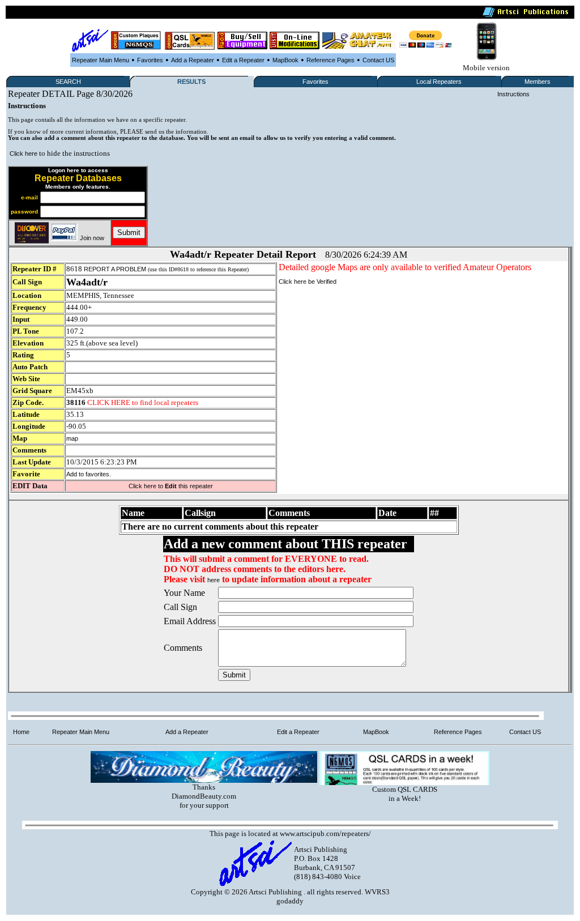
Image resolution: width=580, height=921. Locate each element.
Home (21, 731)
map (72, 438)
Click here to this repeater (171, 486)
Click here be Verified (307, 281)
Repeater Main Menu (100, 60)
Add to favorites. (88, 474)
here (213, 580)
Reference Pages (330, 60)
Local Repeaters (439, 81)
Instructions (513, 94)
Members (537, 81)
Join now (92, 237)
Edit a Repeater (243, 60)
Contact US (378, 60)
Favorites (150, 60)
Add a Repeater (192, 60)
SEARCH (68, 81)
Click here (23, 153)
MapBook (285, 60)
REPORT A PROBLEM (115, 269)
